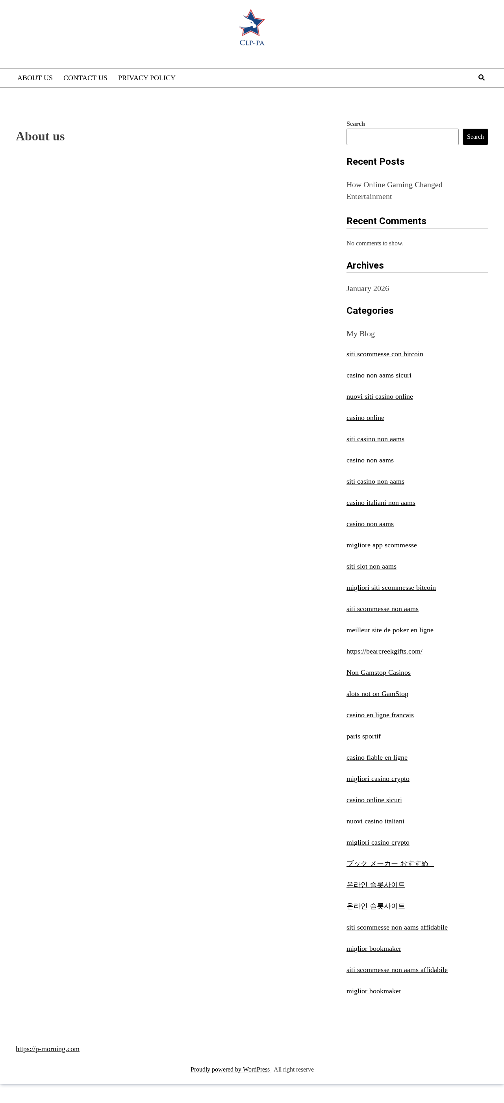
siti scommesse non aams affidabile (397, 927)
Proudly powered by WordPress (231, 1069)
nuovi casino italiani (375, 821)
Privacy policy (147, 78)
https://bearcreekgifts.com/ (384, 651)
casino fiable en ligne (377, 757)
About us (35, 78)
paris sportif (363, 736)
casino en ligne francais (380, 715)
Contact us (85, 78)
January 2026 (367, 288)
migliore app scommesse (381, 545)
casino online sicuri (374, 800)
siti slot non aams (371, 566)
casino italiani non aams (380, 502)
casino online (365, 418)
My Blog (360, 333)
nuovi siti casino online (379, 396)
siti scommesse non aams (382, 609)
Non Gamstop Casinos (378, 672)
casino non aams (370, 460)
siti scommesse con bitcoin (384, 354)
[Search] (481, 77)
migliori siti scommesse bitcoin (391, 587)
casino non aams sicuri (378, 375)
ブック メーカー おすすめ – (390, 863)
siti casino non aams (375, 439)
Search (355, 123)
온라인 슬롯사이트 (375, 885)
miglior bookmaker (373, 948)
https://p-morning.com (48, 1049)
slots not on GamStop (377, 694)
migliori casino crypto (378, 779)
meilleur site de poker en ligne (390, 630)
